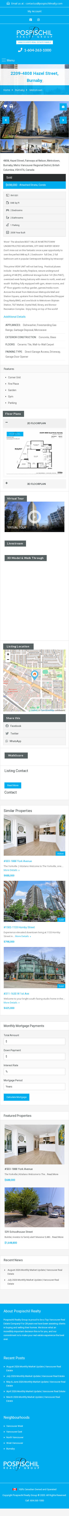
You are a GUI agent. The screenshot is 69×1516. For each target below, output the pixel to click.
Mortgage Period (13, 1080)
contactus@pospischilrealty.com (44, 3)
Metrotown (35, 90)
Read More (12, 785)
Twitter (14, 733)
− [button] (8, 659)
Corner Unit (14, 377)
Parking (12, 402)
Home (6, 90)
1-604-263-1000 (37, 50)
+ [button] (8, 654)
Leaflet (34, 710)
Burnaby (20, 90)
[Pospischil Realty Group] (34, 34)
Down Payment (12, 1050)
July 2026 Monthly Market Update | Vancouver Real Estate (35, 1376)
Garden (12, 390)
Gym (10, 396)
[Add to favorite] (5, 107)
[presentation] (5, 120)
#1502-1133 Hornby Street (19, 927)
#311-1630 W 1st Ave (16, 993)
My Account (35, 11)
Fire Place (13, 383)
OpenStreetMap (47, 710)
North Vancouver (14, 1437)
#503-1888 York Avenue (18, 861)
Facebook (15, 726)
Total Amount (11, 1035)
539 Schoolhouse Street (19, 1231)
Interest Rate (11, 1065)
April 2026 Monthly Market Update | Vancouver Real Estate (35, 1391)
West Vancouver (14, 1443)
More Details (11, 870)
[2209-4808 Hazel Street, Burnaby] (34, 675)
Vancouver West (14, 1426)
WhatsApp (15, 741)
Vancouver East (14, 1431)
